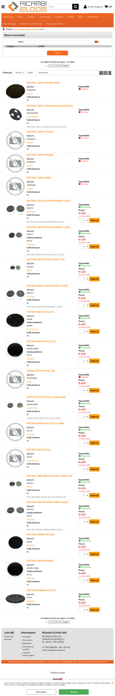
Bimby (80, 17)
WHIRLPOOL (32, 408)
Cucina (20, 17)
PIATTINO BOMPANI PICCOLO (41, 590)
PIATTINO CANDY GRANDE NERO (43, 82)
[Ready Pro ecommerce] (57, 679)
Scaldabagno (93, 17)
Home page (8, 17)
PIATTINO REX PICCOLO (39, 449)
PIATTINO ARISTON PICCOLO (41, 341)
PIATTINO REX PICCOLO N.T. (41, 312)
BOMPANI (31, 601)
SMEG (29, 270)
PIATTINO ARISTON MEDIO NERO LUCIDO (47, 502)
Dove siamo (27, 640)
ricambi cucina (31, 46)
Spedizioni (27, 643)
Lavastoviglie (45, 17)
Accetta (74, 692)
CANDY (30, 94)
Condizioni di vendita (28, 648)
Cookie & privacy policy (28, 654)
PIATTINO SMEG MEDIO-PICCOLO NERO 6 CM (49, 476)
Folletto (71, 17)
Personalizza (41, 692)
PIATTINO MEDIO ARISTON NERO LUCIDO (47, 285)
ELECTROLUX (32, 117)
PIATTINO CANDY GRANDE (40, 154)
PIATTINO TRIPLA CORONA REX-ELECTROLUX (50, 106)
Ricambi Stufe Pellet (55, 24)
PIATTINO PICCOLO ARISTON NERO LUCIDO (49, 200)
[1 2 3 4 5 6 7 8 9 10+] (84, 220)
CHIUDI (113, 682)
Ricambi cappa (10, 24)
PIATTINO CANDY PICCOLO (40, 131)
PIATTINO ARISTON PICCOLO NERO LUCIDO (49, 227)
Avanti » (66, 66)
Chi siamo (27, 637)
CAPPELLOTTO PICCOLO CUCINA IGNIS (46, 397)
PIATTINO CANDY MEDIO (39, 177)
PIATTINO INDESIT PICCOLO (41, 534)
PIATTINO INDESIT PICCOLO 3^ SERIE (45, 423)
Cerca (20, 42)
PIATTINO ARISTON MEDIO (40, 560)
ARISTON (31, 212)
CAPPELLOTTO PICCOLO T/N (41, 370)
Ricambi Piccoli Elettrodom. (31, 24)
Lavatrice (31, 17)
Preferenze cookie (57, 672)
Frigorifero (59, 17)
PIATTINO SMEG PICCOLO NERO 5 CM (46, 259)
